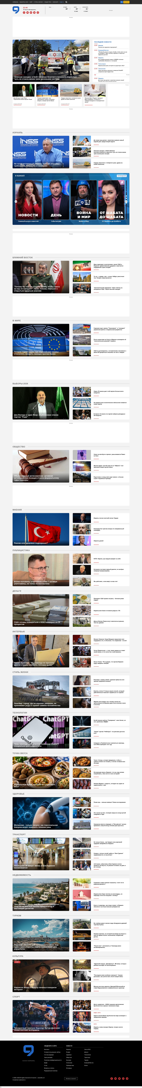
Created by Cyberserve (19, 1080)
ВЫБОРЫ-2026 (24, 2)
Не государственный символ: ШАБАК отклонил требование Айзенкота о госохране (110, 60)
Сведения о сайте (50, 1046)
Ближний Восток (88, 1062)
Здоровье (69, 1054)
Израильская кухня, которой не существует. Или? (111, 65)
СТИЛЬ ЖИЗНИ (38, 2)
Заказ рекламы (48, 1057)
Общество (69, 1057)
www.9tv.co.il (41, 1077)
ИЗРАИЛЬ (15, 2)
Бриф (45, 1062)
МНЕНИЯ (55, 2)
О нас (45, 1065)
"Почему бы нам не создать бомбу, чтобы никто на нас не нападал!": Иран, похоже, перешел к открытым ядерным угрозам (112, 53)
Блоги (86, 1065)
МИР (31, 2)
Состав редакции (49, 1054)
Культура (68, 1060)
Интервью (69, 1068)
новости (69, 1046)
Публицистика (70, 1065)
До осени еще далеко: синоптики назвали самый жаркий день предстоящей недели (111, 81)
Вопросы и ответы (49, 1068)
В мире (68, 1052)
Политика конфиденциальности (53, 1060)
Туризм (86, 1060)
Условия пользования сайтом (52, 1052)
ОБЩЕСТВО (47, 2)
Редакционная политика (50, 1070)
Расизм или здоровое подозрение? (107, 47)
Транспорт (87, 1057)
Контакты (46, 1049)
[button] (62, 2)
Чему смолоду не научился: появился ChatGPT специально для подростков (110, 71)
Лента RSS (87, 1049)
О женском (69, 1062)
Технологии (87, 1054)
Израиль (68, 1049)
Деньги (86, 1052)
